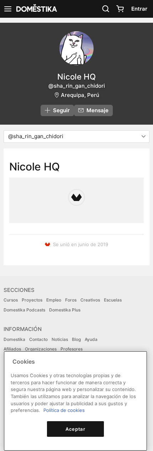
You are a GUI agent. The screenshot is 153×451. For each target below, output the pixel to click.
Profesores (71, 349)
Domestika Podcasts (24, 310)
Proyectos (32, 300)
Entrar (139, 8)
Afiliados (12, 349)
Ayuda (91, 339)
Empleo (53, 300)
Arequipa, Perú (80, 95)
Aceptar (75, 429)
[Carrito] (120, 9)
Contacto (38, 339)
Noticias (60, 339)
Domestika (14, 339)
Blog (76, 339)
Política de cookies (64, 410)
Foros (70, 300)
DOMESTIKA (36, 9)
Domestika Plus (64, 310)
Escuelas (113, 300)
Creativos (90, 300)
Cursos (11, 300)
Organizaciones (41, 349)
